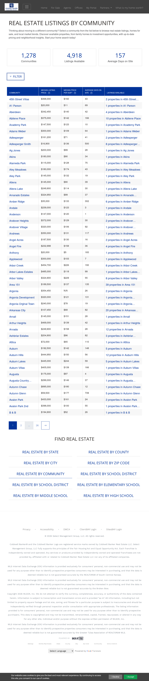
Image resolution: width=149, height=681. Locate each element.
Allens (12, 182)
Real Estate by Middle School (40, 495)
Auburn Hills (16, 355)
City (76, 644)
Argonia (13, 291)
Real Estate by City (40, 462)
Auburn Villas (17, 367)
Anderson (15, 214)
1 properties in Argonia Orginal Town (119, 304)
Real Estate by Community (40, 473)
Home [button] (44, 7)
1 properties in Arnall (118, 316)
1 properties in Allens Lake (121, 188)
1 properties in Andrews (119, 233)
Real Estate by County (108, 452)
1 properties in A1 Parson (120, 105)
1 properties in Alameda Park (123, 163)
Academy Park (17, 125)
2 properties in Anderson (120, 214)
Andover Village (18, 227)
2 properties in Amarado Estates (120, 195)
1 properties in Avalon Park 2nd (121, 406)
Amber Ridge (17, 201)
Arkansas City (17, 310)
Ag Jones (14, 150)
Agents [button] (67, 7)
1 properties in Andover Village (119, 227)
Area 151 (14, 284)
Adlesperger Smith (20, 144)
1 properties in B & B (118, 412)
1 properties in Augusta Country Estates (119, 380)
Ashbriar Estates (19, 336)
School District (112, 644)
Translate (96, 651)
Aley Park (14, 176)
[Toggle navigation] (27, 7)
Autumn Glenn (17, 393)
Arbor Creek (16, 265)
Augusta (14, 374)
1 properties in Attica (118, 342)
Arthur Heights (17, 323)
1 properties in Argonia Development (119, 297)
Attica (12, 342)
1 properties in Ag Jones (120, 150)
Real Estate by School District (109, 473)
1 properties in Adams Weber (123, 131)
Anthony (14, 252)
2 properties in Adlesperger (121, 137)
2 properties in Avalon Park (121, 399)
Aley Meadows (17, 169)
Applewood (15, 259)
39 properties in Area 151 (120, 284)
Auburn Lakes (17, 361)
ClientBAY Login (88, 529)
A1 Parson (15, 105)
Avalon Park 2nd (18, 406)
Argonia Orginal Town (21, 304)
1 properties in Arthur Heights (123, 323)
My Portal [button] (91, 7)
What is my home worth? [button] (129, 7)
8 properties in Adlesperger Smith (121, 144)
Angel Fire (15, 246)
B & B (12, 412)
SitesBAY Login (114, 529)
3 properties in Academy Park (123, 125)
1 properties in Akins (118, 157)
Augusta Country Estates (19, 380)
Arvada (13, 329)
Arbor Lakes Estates (21, 272)
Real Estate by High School (109, 495)
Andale (13, 208)
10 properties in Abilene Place (123, 118)
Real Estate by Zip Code (109, 462)
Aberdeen (15, 112)
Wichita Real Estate (45, 644)
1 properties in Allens (118, 182)
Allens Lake (16, 188)
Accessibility (47, 529)
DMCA (66, 529)
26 (37, 425)
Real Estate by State (40, 452)
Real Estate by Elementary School (108, 484)
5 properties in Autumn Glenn (123, 393)
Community (98, 644)
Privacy (26, 529)
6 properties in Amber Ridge (122, 201)
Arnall (12, 316)
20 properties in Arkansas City (121, 310)
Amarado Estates (19, 195)
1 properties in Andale (118, 208)
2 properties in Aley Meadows (123, 169)
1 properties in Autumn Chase (123, 387)
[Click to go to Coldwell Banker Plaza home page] (14, 6)
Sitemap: (30, 644)
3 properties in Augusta (119, 374)
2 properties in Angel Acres (121, 240)
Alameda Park (17, 163)
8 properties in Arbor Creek (121, 265)
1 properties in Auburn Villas (122, 367)
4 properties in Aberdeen (120, 112)
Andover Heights (19, 220)
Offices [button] (79, 7)
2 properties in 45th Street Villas (121, 99)
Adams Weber (17, 131)
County (67, 644)
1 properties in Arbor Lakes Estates (121, 272)
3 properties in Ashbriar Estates (119, 336)
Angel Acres (16, 240)
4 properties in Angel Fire (120, 246)
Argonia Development (21, 297)
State (58, 644)
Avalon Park (16, 399)
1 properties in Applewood (121, 259)
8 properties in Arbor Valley (121, 278)
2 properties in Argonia (119, 291)
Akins (12, 157)
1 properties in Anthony (119, 252)
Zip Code (86, 644)
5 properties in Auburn (119, 348)
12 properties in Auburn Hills (122, 355)
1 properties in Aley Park (120, 176)
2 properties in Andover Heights (119, 221)
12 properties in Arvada (119, 329)
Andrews (14, 233)
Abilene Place (17, 118)
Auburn (13, 348)
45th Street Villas (19, 99)
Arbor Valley (16, 278)
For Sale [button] (55, 7)
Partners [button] (105, 7)
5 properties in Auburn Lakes (122, 361)
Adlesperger (16, 137)
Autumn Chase (18, 387)
